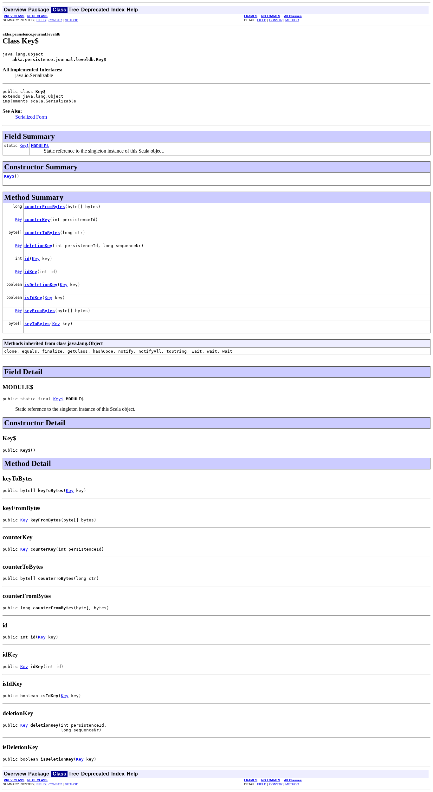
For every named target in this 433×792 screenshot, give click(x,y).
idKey (30, 271)
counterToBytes (42, 232)
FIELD (41, 20)
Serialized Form (31, 117)
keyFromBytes (39, 310)
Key (18, 219)
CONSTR (55, 20)
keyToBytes (37, 323)
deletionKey (38, 245)
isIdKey (33, 297)
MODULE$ (40, 145)
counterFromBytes (44, 206)
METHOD (71, 20)
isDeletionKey (40, 284)
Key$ (24, 145)
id (26, 258)
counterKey (37, 219)
